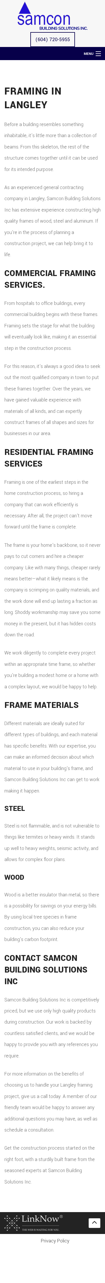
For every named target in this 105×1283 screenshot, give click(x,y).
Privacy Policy (55, 1240)
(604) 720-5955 (52, 39)
